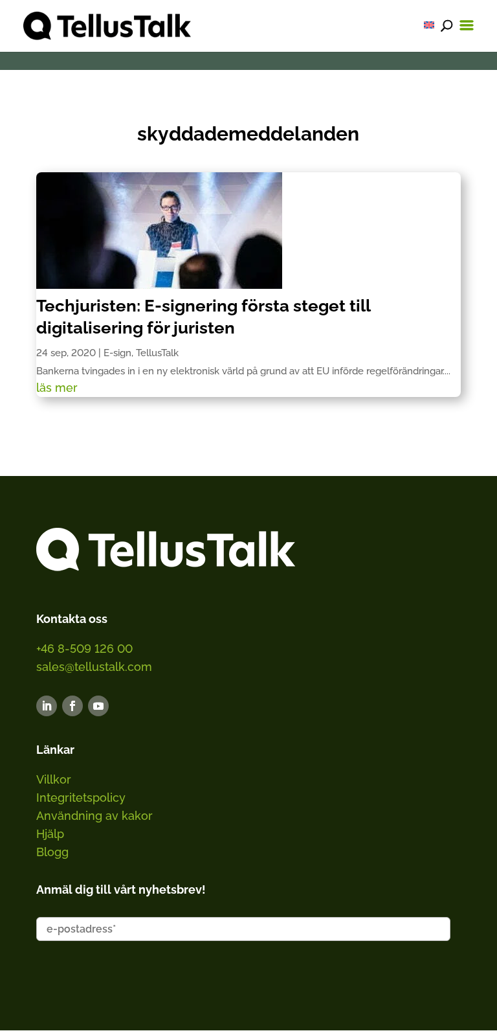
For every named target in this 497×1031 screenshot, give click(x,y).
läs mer (57, 387)
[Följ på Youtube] (98, 706)
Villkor (53, 779)
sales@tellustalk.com (94, 667)
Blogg (52, 852)
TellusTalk (157, 353)
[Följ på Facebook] (72, 706)
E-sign (117, 353)
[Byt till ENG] (429, 25)
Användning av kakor (94, 815)
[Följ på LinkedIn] (46, 706)
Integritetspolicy (81, 797)
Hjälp (50, 834)
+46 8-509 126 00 (84, 648)
